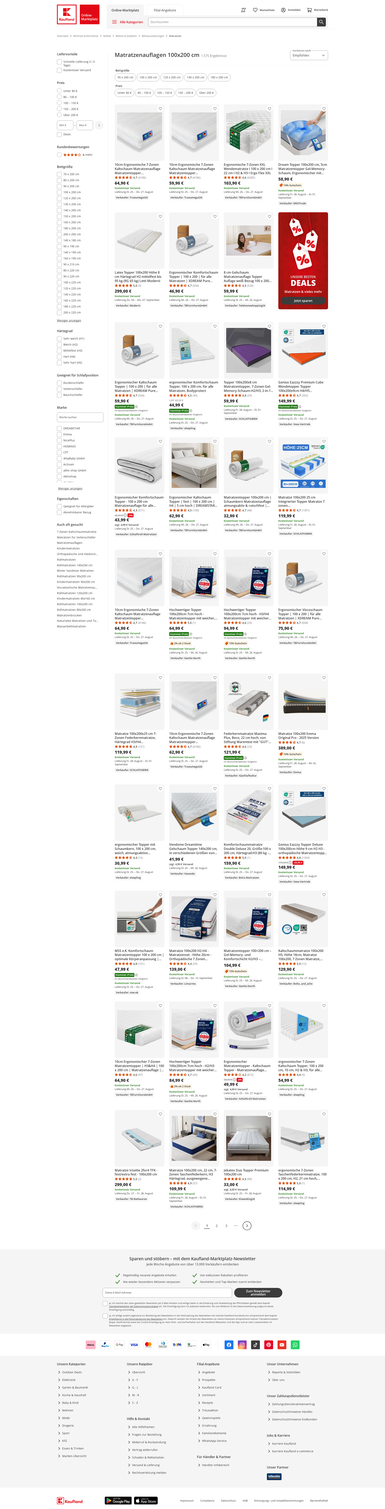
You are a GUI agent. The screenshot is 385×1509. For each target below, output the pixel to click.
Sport (65, 1433)
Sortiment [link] (208, 1395)
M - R (135, 1395)
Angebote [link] (208, 1372)
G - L (135, 1387)
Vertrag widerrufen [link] (145, 1450)
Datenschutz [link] (228, 1500)
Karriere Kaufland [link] (284, 1443)
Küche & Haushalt (74, 1395)
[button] (125, 77)
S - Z (135, 1403)
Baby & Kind (70, 1403)
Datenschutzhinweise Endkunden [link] (294, 1419)
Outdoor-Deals (72, 1372)
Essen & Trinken (73, 1448)
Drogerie (68, 1425)
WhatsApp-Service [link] (214, 1441)
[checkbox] (78, 63)
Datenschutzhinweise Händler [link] (292, 1412)
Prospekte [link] (208, 1380)
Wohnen (67, 1410)
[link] (164, 9)
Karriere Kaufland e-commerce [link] (292, 1451)
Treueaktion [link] (210, 1410)
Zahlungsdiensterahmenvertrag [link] (293, 1404)
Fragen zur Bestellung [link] (147, 1434)
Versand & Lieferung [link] (146, 1465)
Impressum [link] (187, 1500)
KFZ (64, 1441)
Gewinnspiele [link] (211, 1418)
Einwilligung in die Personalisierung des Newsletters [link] (136, 1318)
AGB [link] (245, 1500)
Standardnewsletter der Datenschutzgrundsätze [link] (133, 1306)
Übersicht (138, 1372)
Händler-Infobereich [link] (215, 1465)
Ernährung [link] (209, 1425)
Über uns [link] (278, 1380)
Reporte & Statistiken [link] (286, 1372)
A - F (135, 1380)
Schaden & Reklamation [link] (148, 1457)
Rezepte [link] (207, 1403)
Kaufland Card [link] (211, 1387)
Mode (66, 1418)
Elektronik (68, 1380)
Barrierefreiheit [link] (319, 1500)
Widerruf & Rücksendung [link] (149, 1442)
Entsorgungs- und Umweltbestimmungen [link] (279, 1500)
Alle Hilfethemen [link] (143, 1427)
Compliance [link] (207, 1500)
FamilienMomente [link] (214, 1433)
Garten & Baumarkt (75, 1387)
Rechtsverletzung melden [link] (149, 1473)
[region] (82, 284)
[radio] (78, 90)
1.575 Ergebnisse (214, 56)
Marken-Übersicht (74, 1456)
